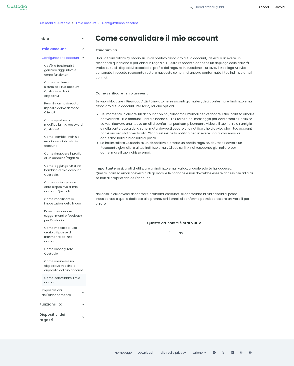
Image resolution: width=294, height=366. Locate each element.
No (181, 233)
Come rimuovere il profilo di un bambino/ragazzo (63, 155)
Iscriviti (280, 7)
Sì (169, 233)
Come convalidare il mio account (62, 280)
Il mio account (86, 23)
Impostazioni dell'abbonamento (56, 292)
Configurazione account (120, 23)
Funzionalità (51, 304)
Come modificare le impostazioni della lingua (62, 201)
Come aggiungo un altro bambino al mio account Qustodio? (62, 170)
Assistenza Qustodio (54, 23)
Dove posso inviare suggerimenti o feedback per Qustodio (63, 215)
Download (145, 352)
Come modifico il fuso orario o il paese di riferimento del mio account (60, 234)
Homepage (123, 352)
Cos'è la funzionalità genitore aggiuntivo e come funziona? (60, 70)
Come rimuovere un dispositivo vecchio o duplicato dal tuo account (63, 265)
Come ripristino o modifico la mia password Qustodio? (63, 124)
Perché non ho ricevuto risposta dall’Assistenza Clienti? (61, 107)
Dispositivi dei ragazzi (52, 317)
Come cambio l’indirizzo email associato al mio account (62, 141)
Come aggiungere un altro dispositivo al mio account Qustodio (61, 186)
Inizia (44, 38)
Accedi (264, 7)
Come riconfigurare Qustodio (58, 251)
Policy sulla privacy (172, 352)
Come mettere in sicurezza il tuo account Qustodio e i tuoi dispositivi (62, 89)
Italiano (198, 352)
